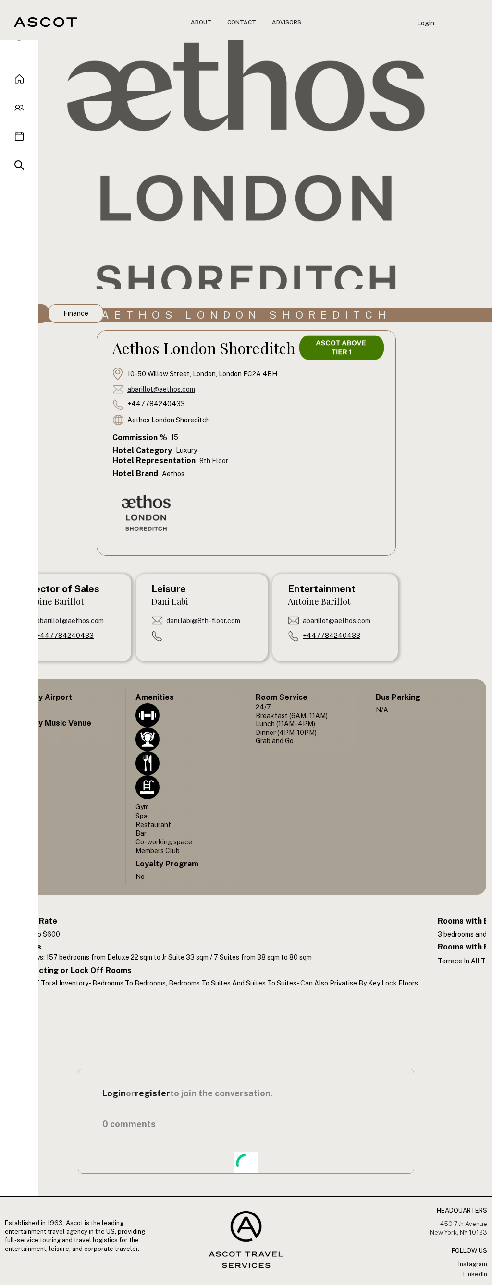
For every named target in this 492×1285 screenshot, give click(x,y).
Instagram (472, 1264)
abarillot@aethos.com (161, 389)
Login (425, 23)
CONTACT (241, 22)
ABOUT (201, 22)
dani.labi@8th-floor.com (203, 620)
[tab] (76, 313)
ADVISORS (286, 22)
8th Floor (213, 460)
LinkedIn (475, 1274)
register (152, 1093)
